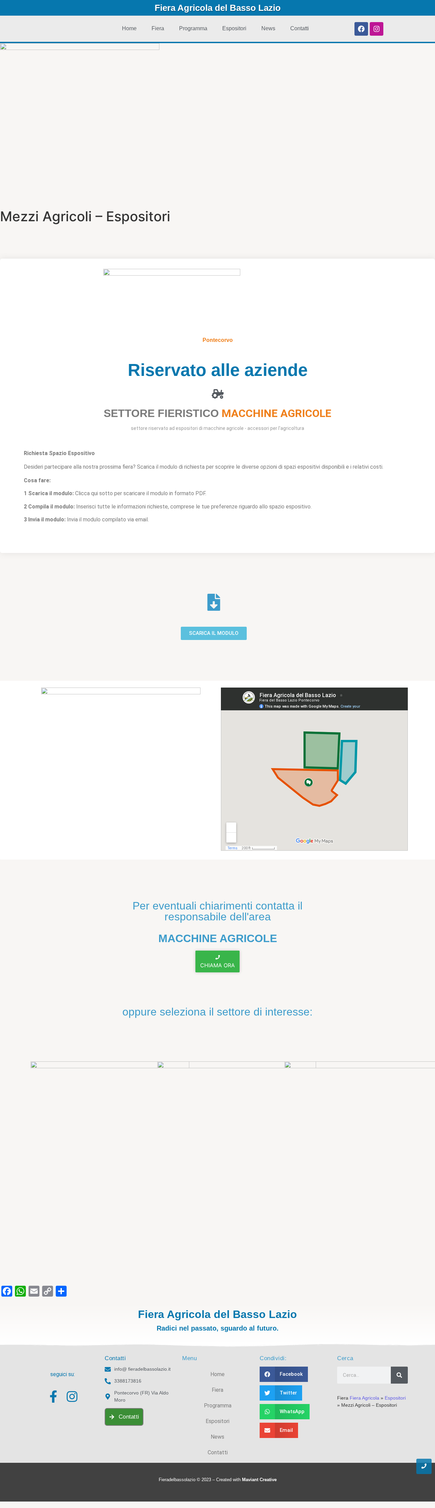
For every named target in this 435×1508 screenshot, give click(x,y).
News (268, 28)
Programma (193, 28)
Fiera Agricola (364, 1398)
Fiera (158, 28)
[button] (284, 1374)
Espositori (234, 28)
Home (129, 28)
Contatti (299, 28)
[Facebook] (361, 29)
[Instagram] (376, 29)
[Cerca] (399, 1375)
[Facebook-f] (53, 1396)
